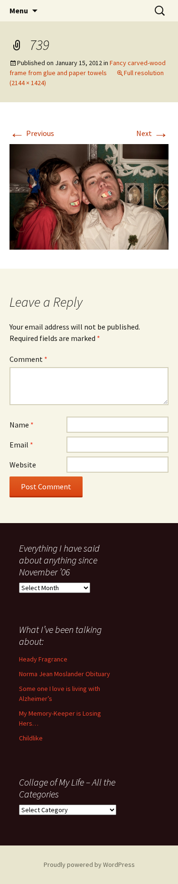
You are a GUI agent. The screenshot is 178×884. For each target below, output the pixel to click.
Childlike (31, 738)
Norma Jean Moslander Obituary (64, 674)
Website (22, 464)
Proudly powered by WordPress (89, 864)
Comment (28, 359)
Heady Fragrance (43, 659)
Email (21, 444)
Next (152, 133)
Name (21, 424)
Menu (18, 10)
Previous (31, 133)
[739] (89, 196)
